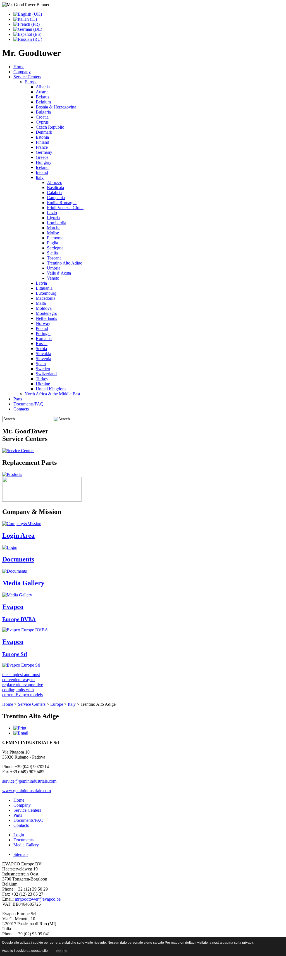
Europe (31, 81)
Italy (40, 177)
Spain (41, 363)
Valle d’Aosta (59, 273)
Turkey (42, 378)
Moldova (44, 308)
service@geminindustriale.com (29, 781)
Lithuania (44, 288)
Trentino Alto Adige (64, 263)
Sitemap (20, 854)
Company (22, 71)
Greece (42, 157)
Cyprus (42, 122)
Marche (53, 227)
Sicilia (52, 253)
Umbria (53, 268)
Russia (41, 343)
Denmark (44, 132)
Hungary (43, 162)
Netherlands (46, 318)
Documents (23, 839)
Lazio (52, 212)
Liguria (53, 217)
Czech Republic (50, 127)
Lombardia (56, 222)
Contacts (21, 409)
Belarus (42, 97)
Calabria (54, 192)
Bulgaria (43, 112)
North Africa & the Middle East (52, 393)
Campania (56, 197)
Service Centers (27, 76)
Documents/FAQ (28, 404)
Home (18, 66)
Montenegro (46, 313)
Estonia (42, 137)
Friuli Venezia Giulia (65, 207)
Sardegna (55, 248)
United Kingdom (51, 388)
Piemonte (55, 237)
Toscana (54, 258)
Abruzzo (54, 182)
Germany (44, 152)
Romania (44, 338)
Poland (42, 328)
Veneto (53, 278)
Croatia (42, 117)
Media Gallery (26, 844)
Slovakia (43, 353)
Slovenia (43, 358)
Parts (17, 398)
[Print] (19, 728)
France (42, 147)
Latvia (41, 283)
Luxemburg (46, 293)
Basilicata (55, 187)
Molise (53, 232)
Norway (43, 323)
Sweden (43, 368)
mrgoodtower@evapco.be (38, 899)
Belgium (43, 102)
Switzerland (46, 373)
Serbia (41, 348)
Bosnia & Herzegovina (56, 107)
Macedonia (45, 298)
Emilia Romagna (62, 202)
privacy (247, 943)
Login (18, 834)
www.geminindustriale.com (26, 790)
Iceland (42, 167)
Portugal (43, 333)
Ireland (42, 172)
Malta (41, 303)
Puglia (52, 242)
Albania (43, 86)
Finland (42, 142)
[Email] (20, 733)
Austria (42, 91)
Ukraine (43, 383)
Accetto (61, 951)
